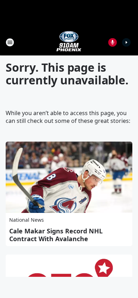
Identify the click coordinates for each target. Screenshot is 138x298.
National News (26, 219)
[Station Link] (69, 42)
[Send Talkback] (112, 42)
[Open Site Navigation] (10, 42)
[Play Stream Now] (126, 42)
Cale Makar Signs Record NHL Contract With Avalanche (56, 235)
